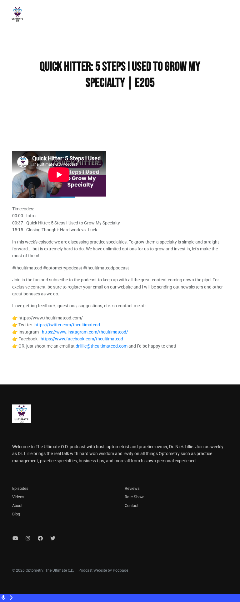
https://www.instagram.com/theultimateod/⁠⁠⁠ (85, 331)
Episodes (20, 488)
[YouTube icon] (15, 538)
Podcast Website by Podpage (103, 570)
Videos (18, 496)
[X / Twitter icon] (53, 538)
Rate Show (134, 496)
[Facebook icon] (40, 538)
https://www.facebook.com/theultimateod (82, 338)
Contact (131, 505)
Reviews (132, 488)
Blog (16, 514)
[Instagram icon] (28, 538)
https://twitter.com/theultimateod (67, 324)
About (17, 505)
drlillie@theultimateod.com (102, 346)
